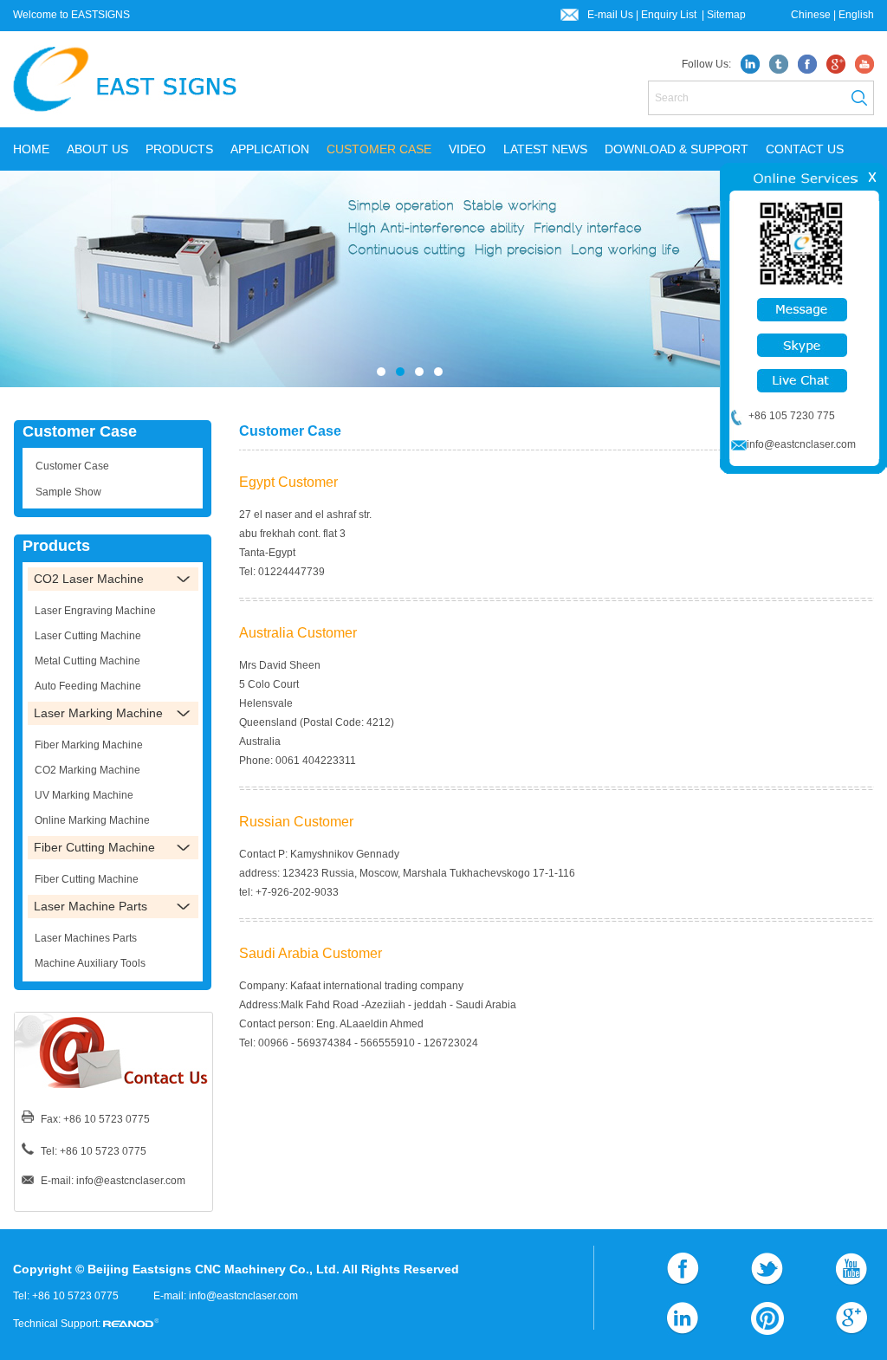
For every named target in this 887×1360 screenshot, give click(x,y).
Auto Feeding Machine (88, 686)
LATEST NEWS (545, 149)
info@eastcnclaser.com (130, 1181)
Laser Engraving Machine (95, 611)
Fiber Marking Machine (89, 745)
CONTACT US (805, 149)
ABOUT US (97, 149)
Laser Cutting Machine (88, 636)
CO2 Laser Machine (89, 579)
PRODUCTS (179, 149)
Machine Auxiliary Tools (90, 963)
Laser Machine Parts (90, 906)
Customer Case (80, 431)
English (856, 15)
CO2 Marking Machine (87, 770)
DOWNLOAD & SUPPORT (676, 149)
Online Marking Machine (92, 820)
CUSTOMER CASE (379, 149)
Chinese (811, 15)
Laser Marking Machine (98, 713)
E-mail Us (610, 15)
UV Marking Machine (84, 795)
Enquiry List (670, 15)
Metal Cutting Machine (87, 661)
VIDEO (467, 149)
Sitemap (726, 15)
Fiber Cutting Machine (94, 847)
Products (56, 545)
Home (31, 149)
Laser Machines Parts (86, 938)
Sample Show (68, 492)
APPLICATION (269, 149)
